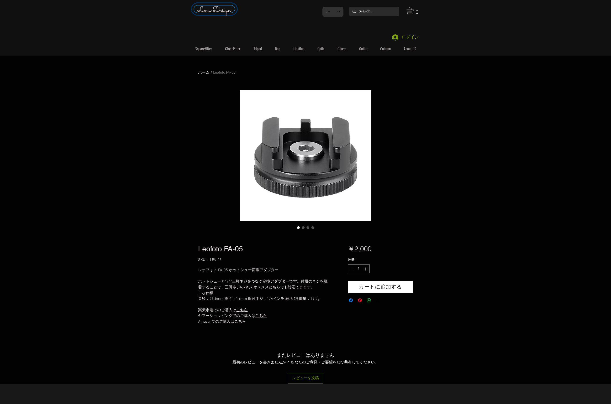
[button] (414, 10)
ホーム (204, 72)
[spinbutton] (358, 269)
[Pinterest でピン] (360, 300)
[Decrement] (351, 269)
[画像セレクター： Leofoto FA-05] (298, 227)
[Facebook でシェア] (351, 300)
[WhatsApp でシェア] (369, 300)
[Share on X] (378, 300)
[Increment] (366, 269)
